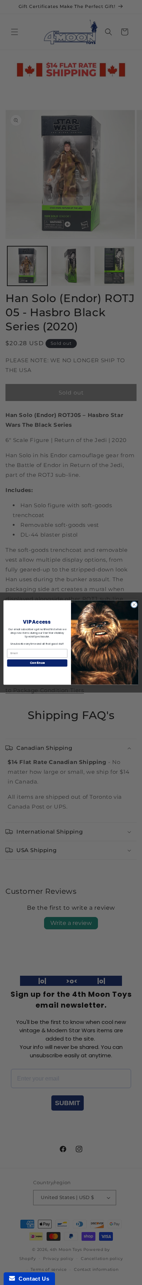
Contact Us (32, 1279)
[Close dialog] (134, 605)
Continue (37, 663)
